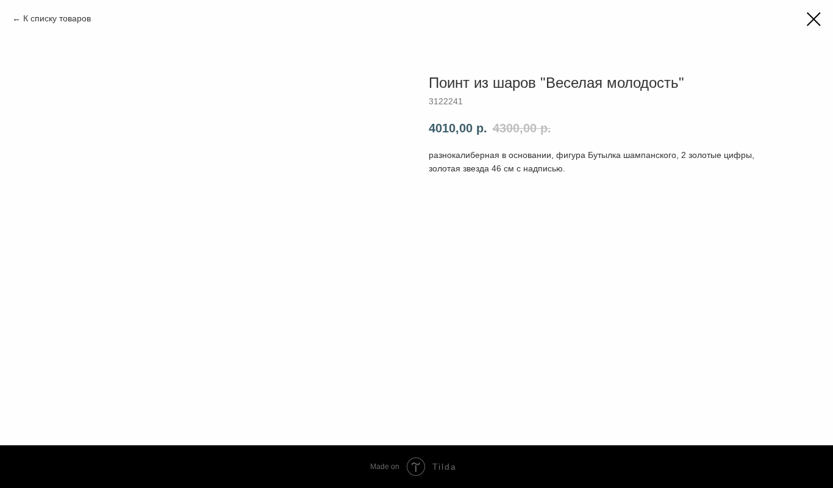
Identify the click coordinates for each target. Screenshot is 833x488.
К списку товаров (57, 18)
